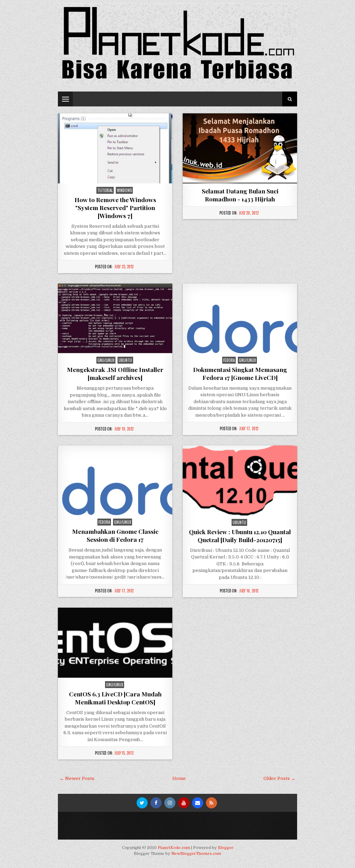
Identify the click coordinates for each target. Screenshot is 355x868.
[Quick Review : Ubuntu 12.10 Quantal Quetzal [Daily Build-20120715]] (240, 480)
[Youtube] (183, 802)
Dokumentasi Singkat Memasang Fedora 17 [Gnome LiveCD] (240, 373)
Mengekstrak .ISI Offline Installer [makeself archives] (115, 373)
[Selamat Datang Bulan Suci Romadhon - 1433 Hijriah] (240, 148)
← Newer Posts (77, 778)
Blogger (225, 847)
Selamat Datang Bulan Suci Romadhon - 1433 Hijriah (240, 195)
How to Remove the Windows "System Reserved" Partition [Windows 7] (115, 207)
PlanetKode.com (174, 847)
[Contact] (197, 802)
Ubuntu (125, 360)
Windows (124, 190)
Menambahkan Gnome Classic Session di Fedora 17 (115, 535)
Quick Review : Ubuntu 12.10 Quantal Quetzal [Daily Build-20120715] (240, 536)
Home (179, 778)
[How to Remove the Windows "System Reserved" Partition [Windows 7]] (115, 148)
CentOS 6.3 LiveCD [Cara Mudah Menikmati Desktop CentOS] (115, 698)
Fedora (229, 360)
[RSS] (211, 802)
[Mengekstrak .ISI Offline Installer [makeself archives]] (115, 319)
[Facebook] (156, 802)
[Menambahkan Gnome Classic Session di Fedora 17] (115, 480)
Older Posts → (279, 778)
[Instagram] (169, 802)
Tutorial (105, 190)
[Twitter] (142, 802)
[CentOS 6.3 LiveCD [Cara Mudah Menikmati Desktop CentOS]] (115, 643)
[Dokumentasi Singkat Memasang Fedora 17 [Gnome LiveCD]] (240, 318)
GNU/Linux (105, 360)
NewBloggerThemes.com (196, 853)
